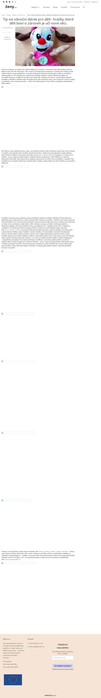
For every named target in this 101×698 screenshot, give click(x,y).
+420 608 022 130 (36, 643)
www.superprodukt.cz (12, 559)
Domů (3, 15)
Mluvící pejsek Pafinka (13, 230)
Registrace (94, 2)
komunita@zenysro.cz (37, 647)
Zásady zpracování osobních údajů (62, 669)
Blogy (55, 7)
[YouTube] (9, 2)
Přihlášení (87, 2)
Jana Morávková (7, 27)
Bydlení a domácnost (18, 15)
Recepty (46, 7)
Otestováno (75, 7)
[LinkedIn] (6, 2)
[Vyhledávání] (84, 7)
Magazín (34, 7)
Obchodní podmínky (10, 664)
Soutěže (64, 7)
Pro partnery (7, 661)
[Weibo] (15, 2)
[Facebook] (3, 2)
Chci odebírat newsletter (62, 666)
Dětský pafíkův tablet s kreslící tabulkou (53, 551)
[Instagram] (12, 2)
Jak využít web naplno (10, 667)
